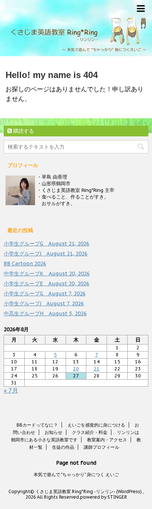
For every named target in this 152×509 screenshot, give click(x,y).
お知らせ (53, 432)
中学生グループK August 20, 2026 (47, 273)
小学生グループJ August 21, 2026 (45, 253)
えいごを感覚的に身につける (96, 425)
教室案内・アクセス (107, 439)
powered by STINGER (103, 497)
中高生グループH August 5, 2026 (45, 313)
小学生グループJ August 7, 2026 (44, 303)
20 (76, 369)
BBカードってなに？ (37, 425)
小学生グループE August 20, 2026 (46, 283)
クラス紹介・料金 (89, 432)
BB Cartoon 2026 (25, 263)
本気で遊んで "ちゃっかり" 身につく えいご (76, 474)
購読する (23, 131)
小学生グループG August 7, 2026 (45, 293)
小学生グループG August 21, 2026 (46, 243)
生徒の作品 (63, 447)
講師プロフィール (101, 447)
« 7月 (11, 390)
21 (97, 369)
